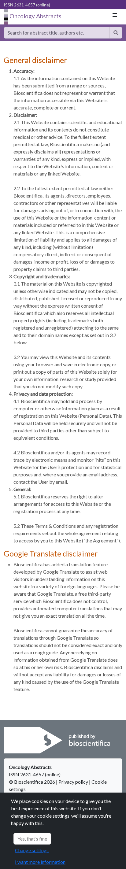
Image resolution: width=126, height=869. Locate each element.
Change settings (32, 850)
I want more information (40, 862)
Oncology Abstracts (35, 16)
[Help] (115, 33)
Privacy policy (73, 782)
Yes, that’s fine (32, 838)
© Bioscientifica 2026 (32, 782)
